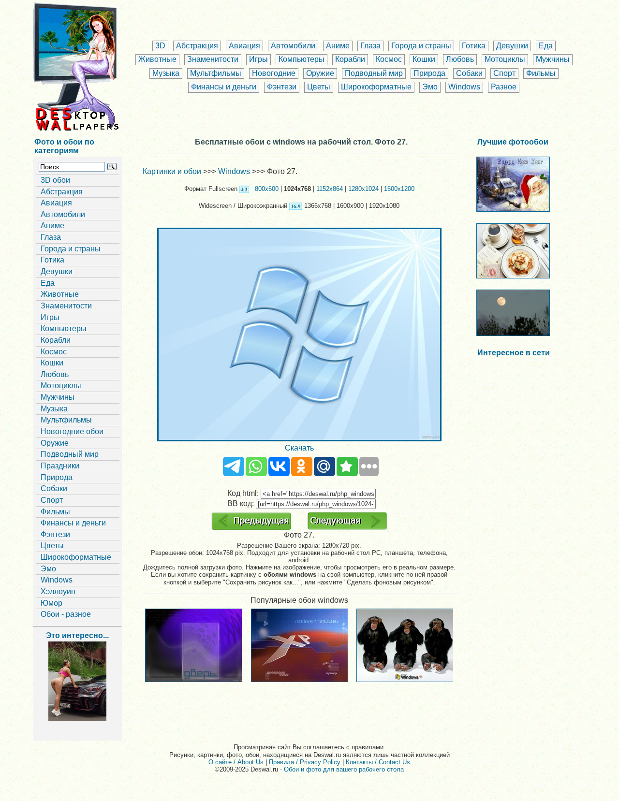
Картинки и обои (172, 171)
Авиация (244, 46)
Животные (157, 59)
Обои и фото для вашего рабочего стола (344, 769)
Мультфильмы (215, 73)
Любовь (460, 59)
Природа (429, 73)
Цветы (318, 87)
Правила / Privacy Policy (304, 762)
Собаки (469, 73)
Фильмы (541, 73)
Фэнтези (281, 87)
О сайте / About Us (236, 762)
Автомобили (293, 46)
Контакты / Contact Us (378, 762)
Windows (464, 87)
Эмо (430, 87)
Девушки (512, 46)
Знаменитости (212, 59)
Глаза (370, 46)
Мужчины (553, 59)
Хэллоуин (58, 591)
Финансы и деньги (223, 87)
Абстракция (197, 46)
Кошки (424, 59)
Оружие (320, 73)
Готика (474, 46)
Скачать (299, 448)
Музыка (165, 73)
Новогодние (273, 73)
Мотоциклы (505, 59)
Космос (389, 59)
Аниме (338, 46)
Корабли (350, 59)
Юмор (51, 603)
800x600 (267, 188)
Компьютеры (301, 59)
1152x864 (329, 188)
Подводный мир (374, 73)
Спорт (504, 73)
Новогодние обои (72, 431)
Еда (546, 46)
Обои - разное (66, 614)
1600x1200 (399, 188)
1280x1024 (363, 188)
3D (160, 46)
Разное (503, 87)
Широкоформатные (376, 87)
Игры (258, 59)
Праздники (60, 466)
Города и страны (421, 46)
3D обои (55, 180)
